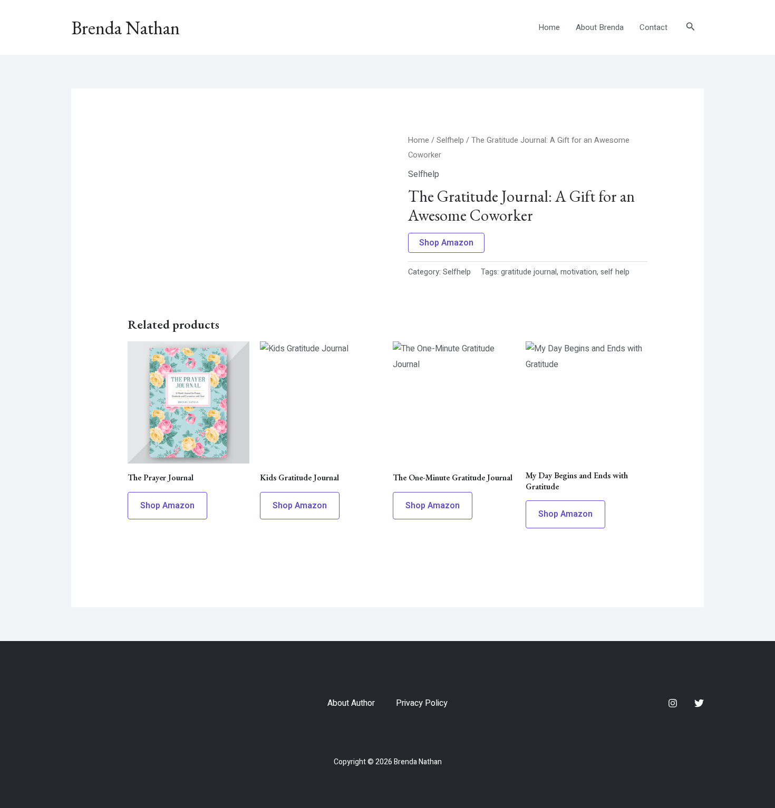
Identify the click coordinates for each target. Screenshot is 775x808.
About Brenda (600, 27)
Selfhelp (450, 140)
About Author (351, 703)
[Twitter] (699, 703)
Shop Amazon (446, 243)
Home (549, 27)
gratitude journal (529, 272)
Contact (653, 27)
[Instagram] (672, 703)
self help (614, 272)
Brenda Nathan (125, 28)
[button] (690, 27)
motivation (578, 272)
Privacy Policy (422, 703)
